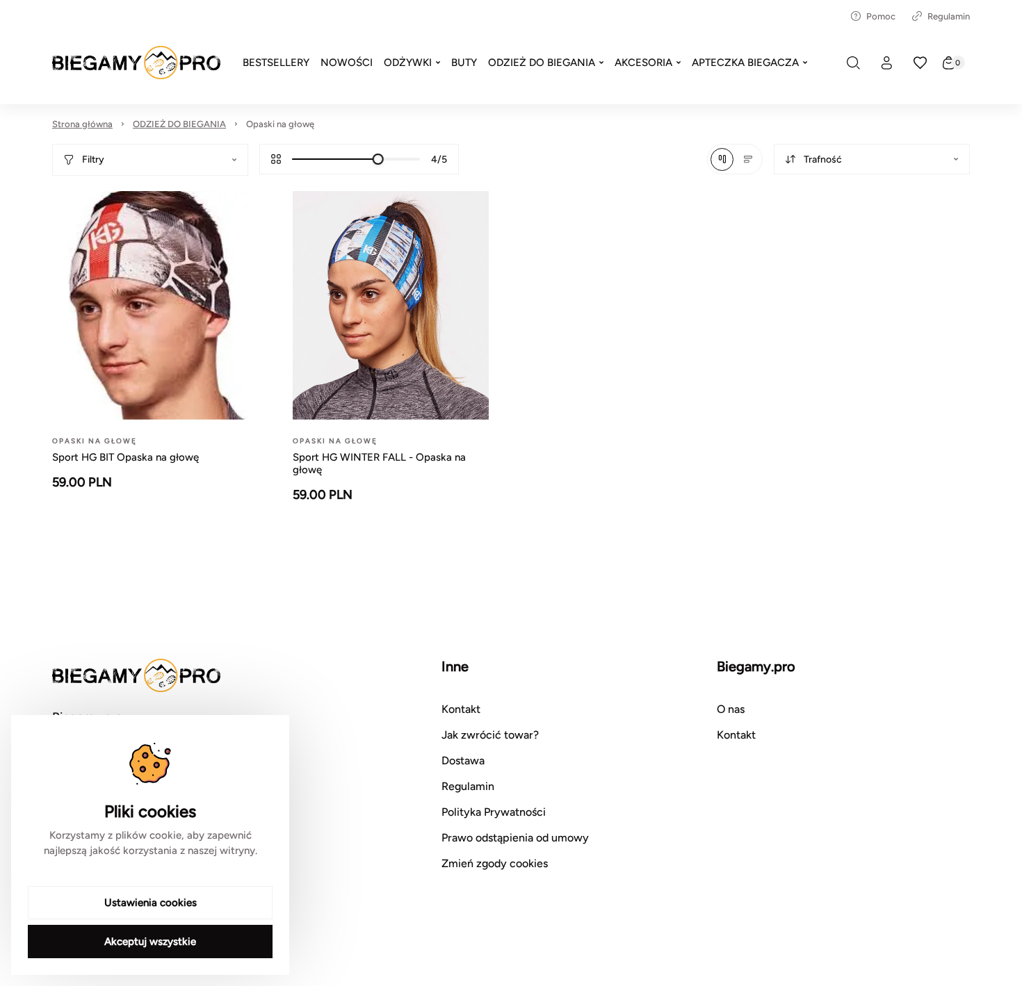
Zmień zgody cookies (494, 863)
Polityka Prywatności (493, 812)
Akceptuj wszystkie (150, 941)
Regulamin (948, 16)
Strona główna (82, 124)
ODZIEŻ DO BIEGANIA (179, 124)
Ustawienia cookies (150, 902)
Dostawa (463, 760)
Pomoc (880, 16)
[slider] (378, 159)
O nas (731, 709)
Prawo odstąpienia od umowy (515, 837)
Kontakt (460, 709)
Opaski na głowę (280, 124)
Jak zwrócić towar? (490, 734)
